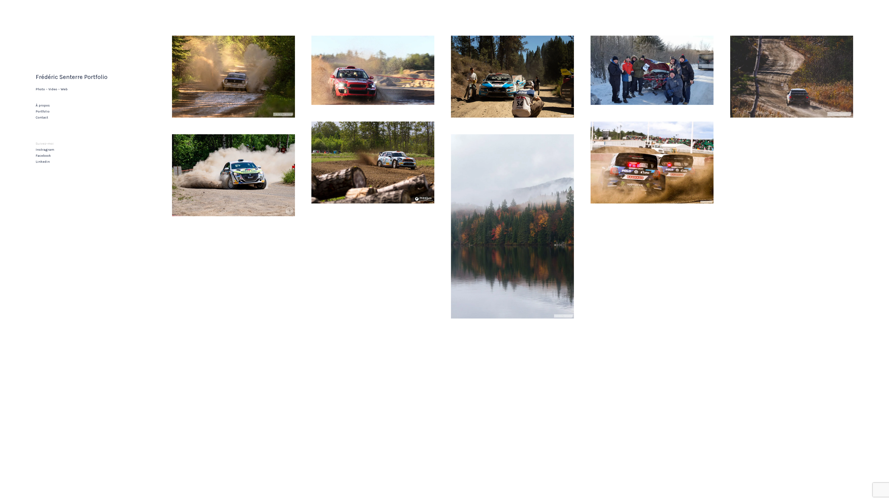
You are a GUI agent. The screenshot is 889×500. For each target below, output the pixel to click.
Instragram (45, 149)
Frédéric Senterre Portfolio (71, 77)
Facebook (43, 155)
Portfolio (43, 111)
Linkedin (43, 161)
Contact (42, 117)
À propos (43, 105)
